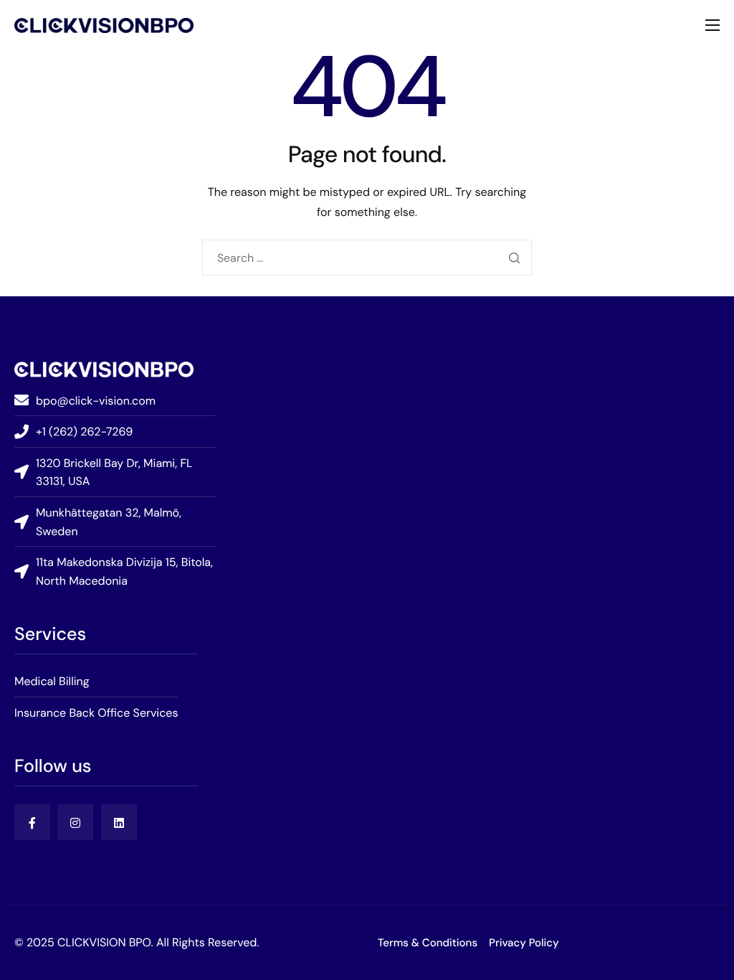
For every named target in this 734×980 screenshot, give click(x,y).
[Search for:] (367, 257)
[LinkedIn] (119, 822)
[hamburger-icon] (712, 25)
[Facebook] (32, 822)
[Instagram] (75, 822)
